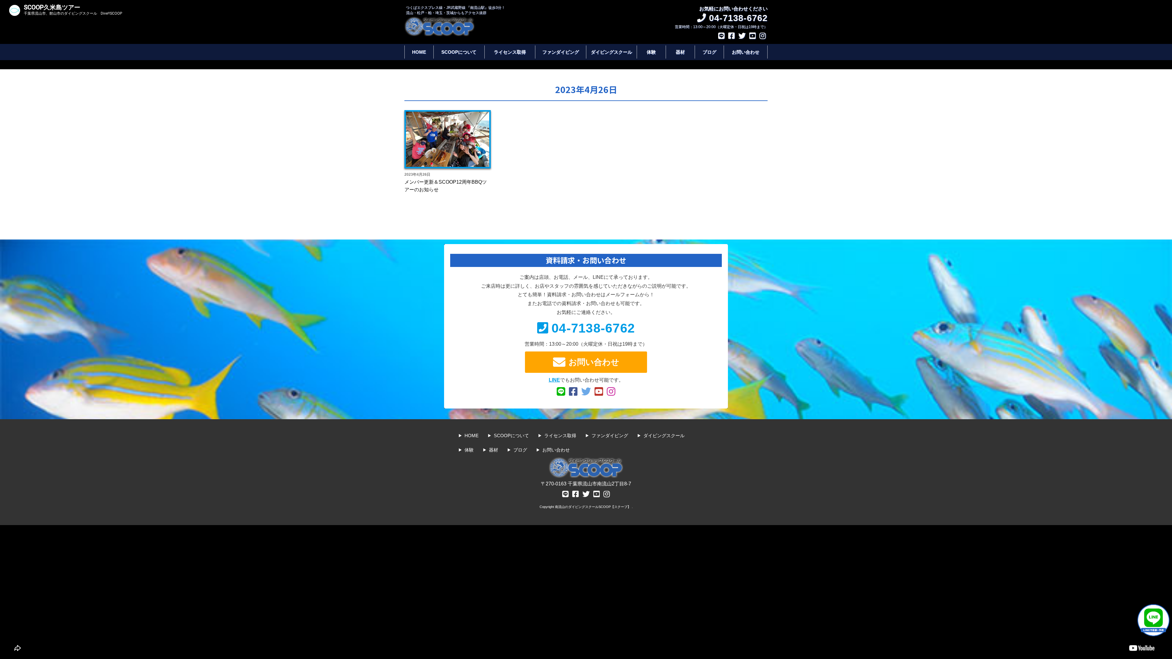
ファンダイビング (560, 52)
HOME (419, 52)
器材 (680, 52)
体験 (651, 52)
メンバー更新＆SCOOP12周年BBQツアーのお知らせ (445, 186)
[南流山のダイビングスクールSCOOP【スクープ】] (439, 19)
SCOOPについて (458, 52)
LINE (554, 380)
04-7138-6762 (593, 328)
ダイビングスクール (611, 52)
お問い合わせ (745, 52)
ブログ (709, 52)
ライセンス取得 (510, 52)
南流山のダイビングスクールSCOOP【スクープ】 (593, 507)
